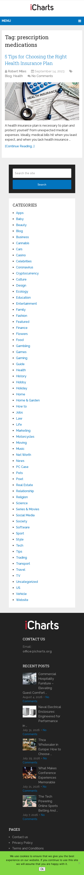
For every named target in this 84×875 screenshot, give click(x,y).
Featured (22, 322)
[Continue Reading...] (19, 146)
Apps (20, 213)
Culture (21, 279)
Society (21, 521)
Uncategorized (27, 582)
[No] (79, 863)
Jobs (19, 412)
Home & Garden (28, 400)
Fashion (21, 316)
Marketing (23, 430)
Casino (21, 255)
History (21, 376)
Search (42, 184)
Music (20, 449)
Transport (23, 563)
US (18, 588)
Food (20, 340)
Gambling (23, 346)
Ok (42, 869)
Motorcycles (25, 436)
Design (21, 285)
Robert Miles (17, 71)
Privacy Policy (22, 843)
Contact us (20, 837)
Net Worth (23, 455)
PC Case (22, 467)
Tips (19, 551)
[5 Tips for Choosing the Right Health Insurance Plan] (42, 101)
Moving (21, 443)
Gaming (21, 358)
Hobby (21, 382)
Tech (19, 545)
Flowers (22, 334)
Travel (20, 570)
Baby (20, 219)
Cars (19, 249)
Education (23, 297)
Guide (20, 364)
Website (22, 600)
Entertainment (26, 303)
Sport (20, 533)
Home (20, 394)
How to (21, 406)
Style (20, 539)
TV (18, 576)
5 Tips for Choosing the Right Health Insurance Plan (36, 59)
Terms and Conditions (28, 848)
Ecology (22, 291)
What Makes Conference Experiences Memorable (47, 775)
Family (21, 309)
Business (22, 237)
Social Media (25, 515)
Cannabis (22, 243)
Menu (6, 21)
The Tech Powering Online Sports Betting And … (48, 803)
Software (23, 527)
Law (19, 418)
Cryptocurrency (27, 273)
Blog (8, 76)
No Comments (42, 76)
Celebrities (24, 261)
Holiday (21, 388)
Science (22, 503)
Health (18, 76)
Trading (21, 557)
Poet (19, 479)
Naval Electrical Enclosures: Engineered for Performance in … (42, 716)
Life (19, 424)
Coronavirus (24, 267)
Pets (19, 473)
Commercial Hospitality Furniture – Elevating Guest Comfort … (39, 683)
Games (21, 352)
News (20, 461)
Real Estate (24, 485)
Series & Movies (27, 509)
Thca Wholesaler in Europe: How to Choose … (49, 747)
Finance (22, 328)
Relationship (25, 491)
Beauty (21, 225)
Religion (22, 497)
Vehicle (21, 594)
